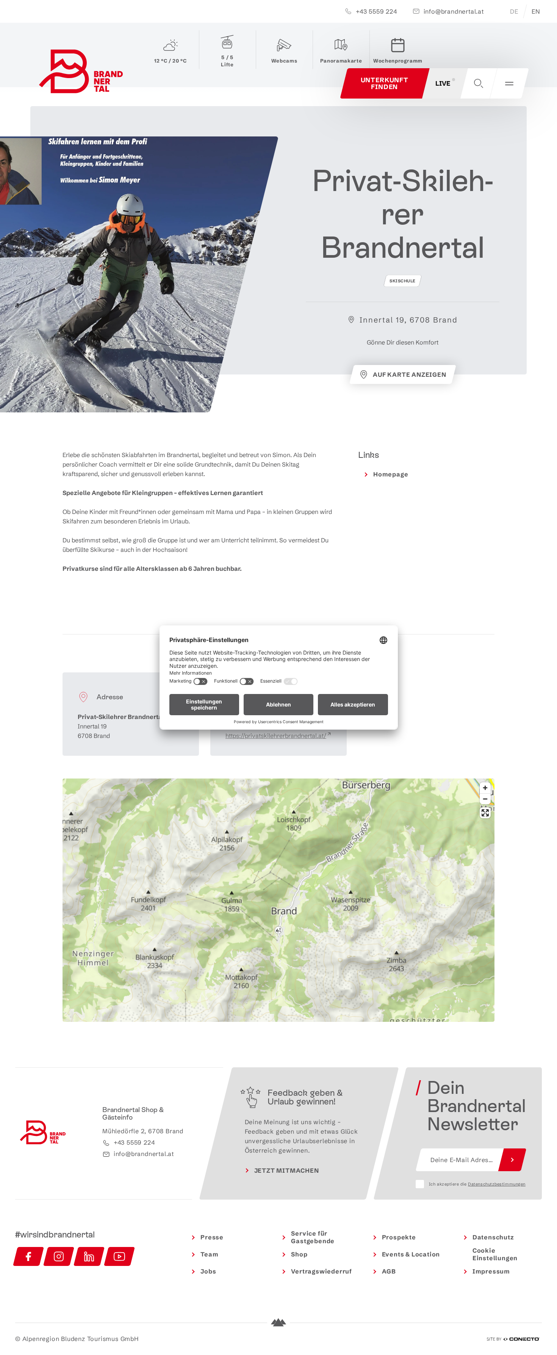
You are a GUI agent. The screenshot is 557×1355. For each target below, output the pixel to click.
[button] (478, 83)
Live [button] (442, 83)
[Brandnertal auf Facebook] (28, 1256)
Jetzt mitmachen (286, 1170)
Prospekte (399, 1237)
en (536, 11)
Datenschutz (493, 1237)
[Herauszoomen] (485, 798)
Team (209, 1254)
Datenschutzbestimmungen (497, 1184)
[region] (278, 930)
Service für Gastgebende (313, 1237)
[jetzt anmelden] (512, 1159)
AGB (389, 1271)
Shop (299, 1254)
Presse (212, 1237)
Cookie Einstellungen (495, 1254)
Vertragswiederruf (321, 1271)
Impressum (491, 1271)
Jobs (208, 1271)
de (514, 11)
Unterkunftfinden (385, 83)
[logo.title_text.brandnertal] (82, 73)
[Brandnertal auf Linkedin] (89, 1256)
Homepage (390, 474)
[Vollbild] (485, 812)
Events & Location (411, 1254)
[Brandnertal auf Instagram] (58, 1256)
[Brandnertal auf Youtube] (119, 1256)
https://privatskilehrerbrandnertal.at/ (275, 735)
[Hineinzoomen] (485, 787)
